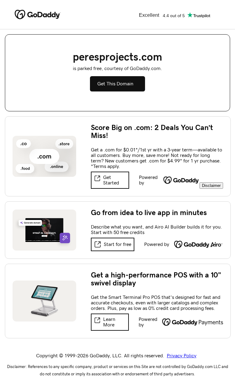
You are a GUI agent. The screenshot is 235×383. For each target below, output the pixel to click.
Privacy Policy (181, 355)
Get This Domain (115, 83)
